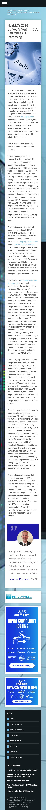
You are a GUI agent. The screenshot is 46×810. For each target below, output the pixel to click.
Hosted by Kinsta (16, 757)
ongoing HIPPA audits (29, 242)
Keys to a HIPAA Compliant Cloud (18, 781)
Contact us (13, 752)
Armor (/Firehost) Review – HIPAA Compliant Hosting (22, 786)
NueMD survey (27, 117)
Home (12, 719)
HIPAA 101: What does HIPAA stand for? (20, 791)
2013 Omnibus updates (24, 244)
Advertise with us (16, 724)
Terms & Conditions (16, 730)
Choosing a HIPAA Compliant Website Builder (22, 770)
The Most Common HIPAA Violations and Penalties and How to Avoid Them (21, 775)
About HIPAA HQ (15, 741)
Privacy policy (14, 735)
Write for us (14, 746)
